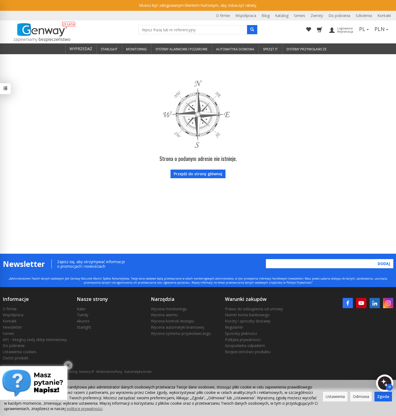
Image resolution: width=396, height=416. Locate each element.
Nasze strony (92, 299)
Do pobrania (339, 15)
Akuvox (83, 321)
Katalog (282, 15)
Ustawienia (335, 396)
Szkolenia (364, 15)
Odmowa (361, 396)
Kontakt (384, 15)
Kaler (81, 308)
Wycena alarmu (164, 314)
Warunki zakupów (246, 299)
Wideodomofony (109, 371)
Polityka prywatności (243, 339)
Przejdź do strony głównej (198, 173)
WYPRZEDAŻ (81, 48)
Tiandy (82, 314)
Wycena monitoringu (169, 308)
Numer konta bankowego (247, 314)
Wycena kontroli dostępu (172, 321)
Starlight (84, 327)
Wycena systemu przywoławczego (181, 333)
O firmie (223, 15)
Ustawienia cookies (19, 351)
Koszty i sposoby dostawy (247, 321)
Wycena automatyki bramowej (177, 327)
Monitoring (69, 371)
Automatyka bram (138, 371)
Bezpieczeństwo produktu (247, 351)
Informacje (16, 299)
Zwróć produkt (15, 357)
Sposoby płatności (241, 333)
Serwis (299, 15)
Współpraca (245, 15)
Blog (266, 15)
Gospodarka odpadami (245, 345)
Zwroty (317, 15)
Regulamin (234, 327)
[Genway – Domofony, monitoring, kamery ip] (39, 32)
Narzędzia (163, 299)
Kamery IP (86, 371)
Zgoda (383, 396)
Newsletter (12, 327)
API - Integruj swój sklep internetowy (35, 339)
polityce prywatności (84, 408)
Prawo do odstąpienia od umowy (254, 308)
